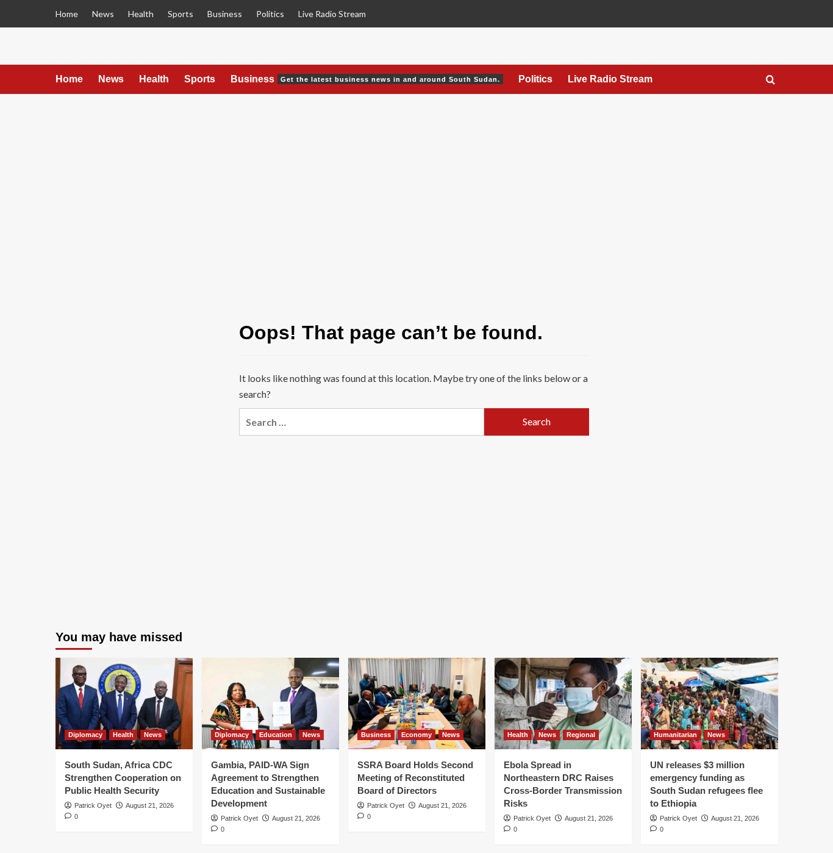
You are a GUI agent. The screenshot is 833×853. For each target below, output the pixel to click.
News (103, 14)
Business (224, 14)
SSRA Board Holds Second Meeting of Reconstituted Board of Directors (415, 778)
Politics (270, 14)
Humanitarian (675, 734)
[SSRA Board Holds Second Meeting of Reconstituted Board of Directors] (416, 703)
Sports (180, 14)
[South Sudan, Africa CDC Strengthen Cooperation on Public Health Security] (124, 703)
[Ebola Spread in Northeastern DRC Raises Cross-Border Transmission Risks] (563, 703)
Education (275, 734)
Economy (416, 734)
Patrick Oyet (93, 805)
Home (66, 14)
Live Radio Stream (332, 14)
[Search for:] (361, 422)
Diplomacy (85, 734)
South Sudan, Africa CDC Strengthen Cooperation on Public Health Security (123, 778)
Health (141, 14)
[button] (770, 80)
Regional (581, 734)
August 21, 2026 (150, 805)
